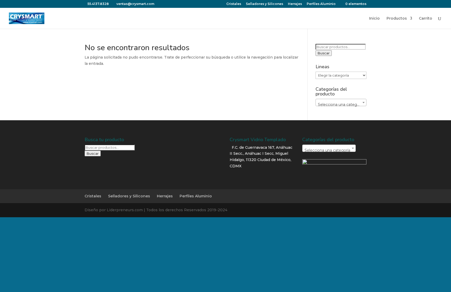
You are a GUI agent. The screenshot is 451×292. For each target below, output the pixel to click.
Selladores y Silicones (264, 4)
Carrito (425, 18)
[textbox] (341, 104)
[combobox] (341, 102)
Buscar (324, 53)
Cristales (233, 4)
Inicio (374, 18)
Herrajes (295, 4)
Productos (397, 18)
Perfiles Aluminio (321, 4)
